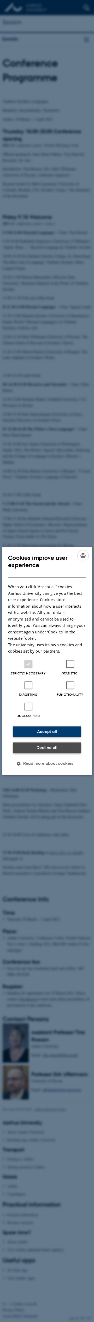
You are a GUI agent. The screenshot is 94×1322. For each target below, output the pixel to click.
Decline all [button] (47, 747)
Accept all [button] (47, 731)
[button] (47, 763)
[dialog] (47, 661)
